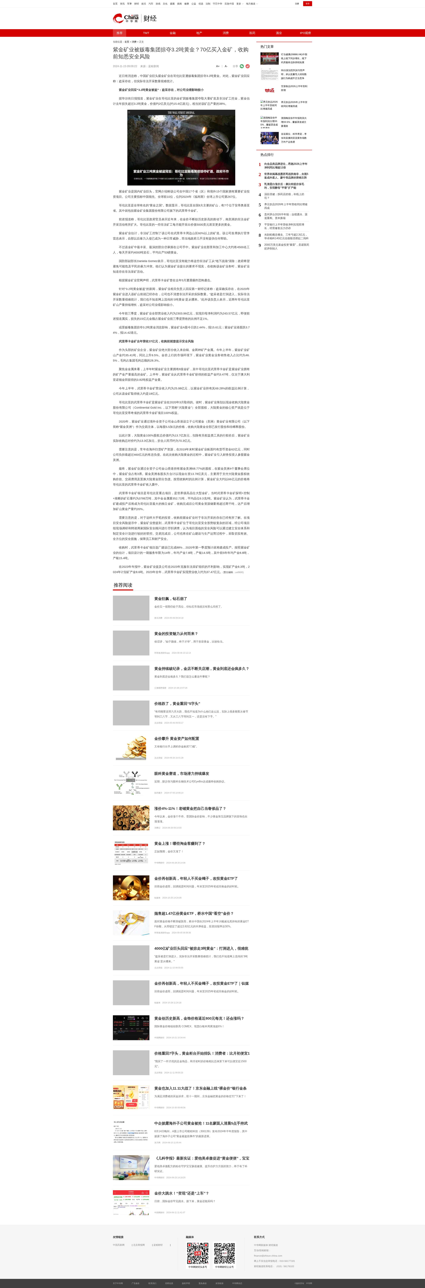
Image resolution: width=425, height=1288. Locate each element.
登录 (308, 3)
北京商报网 (139, 1245)
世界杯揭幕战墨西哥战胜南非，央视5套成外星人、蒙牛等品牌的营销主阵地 (286, 176)
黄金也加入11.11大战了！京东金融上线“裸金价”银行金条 (200, 1088)
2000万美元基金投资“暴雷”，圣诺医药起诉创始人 (286, 246)
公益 (193, 3)
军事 (129, 3)
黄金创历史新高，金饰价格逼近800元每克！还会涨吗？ (199, 1018)
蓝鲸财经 (158, 1245)
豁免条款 (203, 1283)
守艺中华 (217, 3)
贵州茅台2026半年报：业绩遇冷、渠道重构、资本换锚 (285, 216)
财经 (136, 3)
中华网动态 (237, 1283)
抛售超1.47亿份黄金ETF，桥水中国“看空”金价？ (194, 913)
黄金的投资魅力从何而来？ (176, 634)
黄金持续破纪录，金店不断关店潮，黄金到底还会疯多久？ (201, 669)
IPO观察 (305, 33)
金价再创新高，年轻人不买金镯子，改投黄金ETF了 (196, 878)
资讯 (122, 3)
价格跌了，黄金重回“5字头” (177, 704)
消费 (226, 33)
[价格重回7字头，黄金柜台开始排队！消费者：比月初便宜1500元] (131, 1068)
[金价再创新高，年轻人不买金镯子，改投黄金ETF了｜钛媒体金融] (131, 998)
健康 (186, 3)
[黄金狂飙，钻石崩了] (131, 613)
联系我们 (152, 1283)
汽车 (151, 3)
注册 (297, 3)
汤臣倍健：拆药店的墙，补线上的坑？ (284, 196)
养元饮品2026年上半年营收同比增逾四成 (285, 206)
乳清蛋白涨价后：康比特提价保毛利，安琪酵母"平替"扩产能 (284, 186)
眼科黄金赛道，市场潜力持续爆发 (181, 773)
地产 (199, 33)
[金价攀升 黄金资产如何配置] (131, 747)
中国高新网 (119, 1245)
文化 (165, 3)
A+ (217, 66)
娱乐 (143, 3)
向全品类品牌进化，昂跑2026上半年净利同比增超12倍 (285, 165)
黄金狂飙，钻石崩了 (170, 599)
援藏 (172, 3)
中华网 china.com (127, 18)
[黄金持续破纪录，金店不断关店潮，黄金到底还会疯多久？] (131, 683)
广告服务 (136, 1283)
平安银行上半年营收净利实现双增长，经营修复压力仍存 (284, 226)
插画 (179, 3)
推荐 (120, 33)
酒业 (279, 33)
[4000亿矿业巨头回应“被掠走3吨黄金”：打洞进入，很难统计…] (131, 963)
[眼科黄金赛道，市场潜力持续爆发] (131, 783)
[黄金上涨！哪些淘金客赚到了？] (131, 852)
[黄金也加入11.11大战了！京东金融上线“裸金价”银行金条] (131, 1097)
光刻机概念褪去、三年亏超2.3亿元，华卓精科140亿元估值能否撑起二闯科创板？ (286, 236)
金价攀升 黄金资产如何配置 (176, 738)
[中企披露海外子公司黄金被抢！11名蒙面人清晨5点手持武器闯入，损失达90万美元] (131, 1132)
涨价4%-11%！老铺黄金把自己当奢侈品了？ (190, 808)
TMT (146, 33)
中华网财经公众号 (224, 1267)
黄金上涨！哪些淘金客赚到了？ (180, 843)
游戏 (158, 3)
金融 (173, 33)
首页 (115, 3)
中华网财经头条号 (197, 1267)
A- (226, 66)
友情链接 (219, 1283)
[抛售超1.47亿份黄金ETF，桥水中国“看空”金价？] (131, 922)
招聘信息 (169, 1283)
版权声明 (186, 1283)
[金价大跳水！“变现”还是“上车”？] (131, 1212)
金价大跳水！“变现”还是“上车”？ (181, 1193)
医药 (252, 33)
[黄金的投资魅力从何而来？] (131, 648)
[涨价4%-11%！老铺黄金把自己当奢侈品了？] (131, 817)
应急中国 (229, 3)
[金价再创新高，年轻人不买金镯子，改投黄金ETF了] (131, 887)
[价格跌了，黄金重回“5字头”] (131, 718)
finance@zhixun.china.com (268, 1255)
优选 (201, 3)
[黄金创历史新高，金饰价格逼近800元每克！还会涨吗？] (131, 1038)
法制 (208, 3)
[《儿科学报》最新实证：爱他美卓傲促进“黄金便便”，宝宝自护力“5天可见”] (131, 1167)
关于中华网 (118, 1283)
